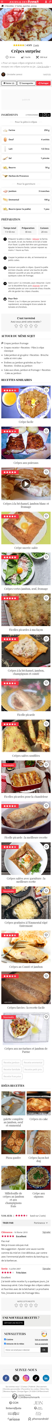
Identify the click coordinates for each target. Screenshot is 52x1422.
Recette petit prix (33, 1069)
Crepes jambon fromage (15, 343)
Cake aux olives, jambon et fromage (22, 370)
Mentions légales (10, 1391)
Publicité (32, 1387)
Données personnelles (12, 1389)
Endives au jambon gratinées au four (22, 362)
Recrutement (42, 1387)
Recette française (12, 1076)
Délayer (36, 239)
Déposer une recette (13, 1323)
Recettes (10, 6)
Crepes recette (11, 347)
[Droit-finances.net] (38, 1408)
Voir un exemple (41, 1339)
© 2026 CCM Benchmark (39, 1391)
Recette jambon (11, 1062)
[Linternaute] (13, 1408)
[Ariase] (13, 1419)
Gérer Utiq (45, 1389)
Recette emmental (33, 1062)
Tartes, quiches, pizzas (26, 6)
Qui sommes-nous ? (13, 1387)
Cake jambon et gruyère (16, 355)
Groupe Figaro (23, 1391)
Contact (24, 1387)
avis (36, 45)
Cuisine (9, 1339)
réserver (36, 285)
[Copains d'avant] (13, 1413)
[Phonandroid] (38, 1419)
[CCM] (13, 1403)
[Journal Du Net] (38, 1403)
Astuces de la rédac (15, 1344)
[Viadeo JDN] (38, 1413)
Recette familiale (12, 1069)
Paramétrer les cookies (30, 1389)
